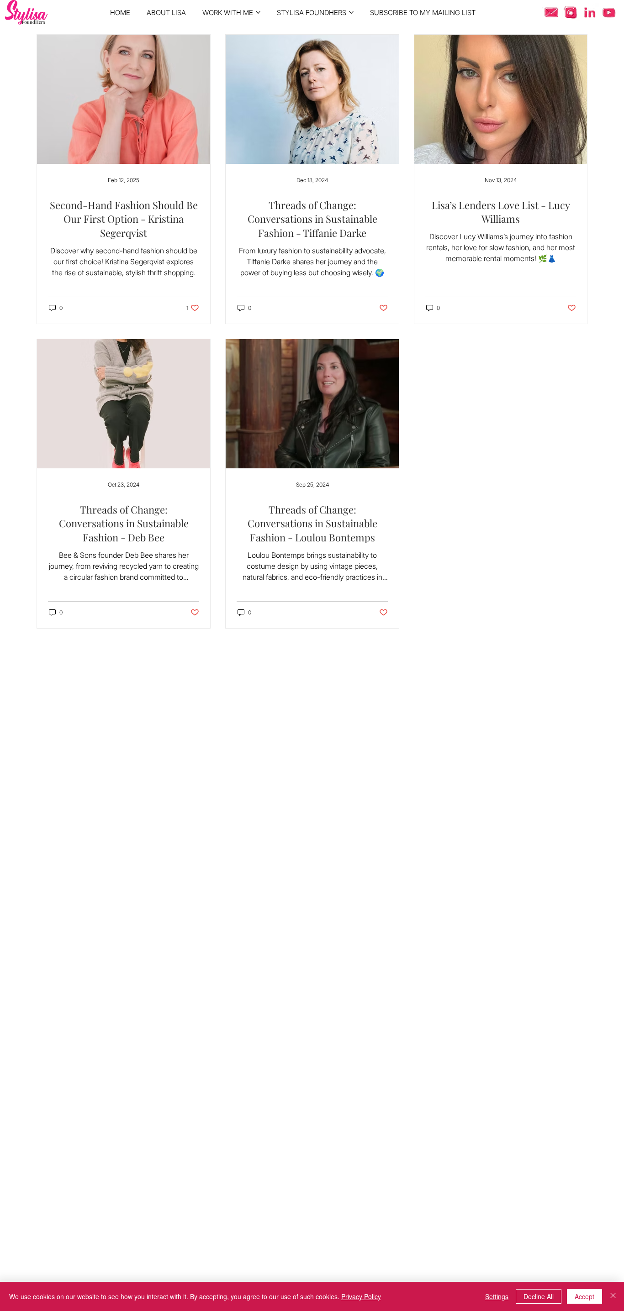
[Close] (613, 1296)
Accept (584, 1296)
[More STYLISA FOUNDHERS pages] (351, 12)
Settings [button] (496, 1296)
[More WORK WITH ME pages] (258, 12)
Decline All (539, 1296)
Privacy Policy (361, 1296)
